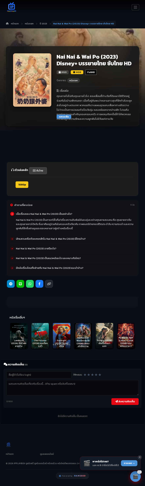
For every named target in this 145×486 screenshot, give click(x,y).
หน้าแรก (15, 23)
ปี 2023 (43, 23)
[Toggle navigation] (135, 7)
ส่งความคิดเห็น (126, 401)
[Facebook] (39, 284)
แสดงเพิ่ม (64, 116)
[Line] (20, 284)
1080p (22, 184)
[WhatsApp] (30, 284)
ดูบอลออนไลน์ (47, 454)
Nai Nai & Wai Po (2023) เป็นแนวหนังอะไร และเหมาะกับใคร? (48, 258)
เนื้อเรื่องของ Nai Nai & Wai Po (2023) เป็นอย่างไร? (44, 214)
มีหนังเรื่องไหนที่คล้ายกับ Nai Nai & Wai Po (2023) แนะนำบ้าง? (49, 268)
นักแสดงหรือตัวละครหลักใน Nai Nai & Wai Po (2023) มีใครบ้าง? (51, 239)
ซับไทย (39, 171)
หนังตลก (29, 23)
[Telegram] (11, 284)
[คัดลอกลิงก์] (49, 284)
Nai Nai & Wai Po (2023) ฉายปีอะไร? (36, 248)
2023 (63, 72)
